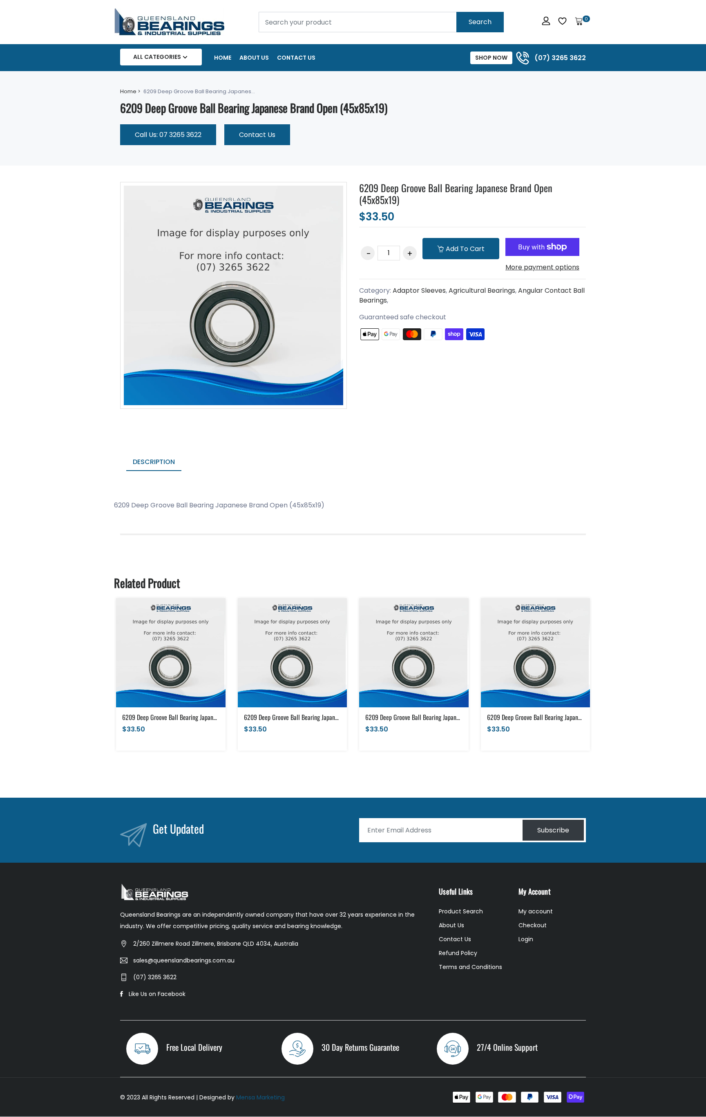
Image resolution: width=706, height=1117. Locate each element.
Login (525, 939)
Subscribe (553, 830)
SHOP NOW (491, 58)
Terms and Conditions (470, 967)
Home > (130, 91)
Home (222, 58)
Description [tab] (154, 462)
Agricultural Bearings (482, 290)
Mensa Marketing (260, 1097)
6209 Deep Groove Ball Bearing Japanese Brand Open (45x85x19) (455, 193)
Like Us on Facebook (157, 994)
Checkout (532, 925)
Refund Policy (458, 953)
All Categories (157, 57)
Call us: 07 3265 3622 (168, 134)
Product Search (461, 911)
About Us (254, 58)
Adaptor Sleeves (419, 290)
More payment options (542, 267)
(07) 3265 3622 (154, 977)
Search (480, 22)
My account (535, 911)
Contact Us (296, 58)
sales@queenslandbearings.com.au (184, 960)
